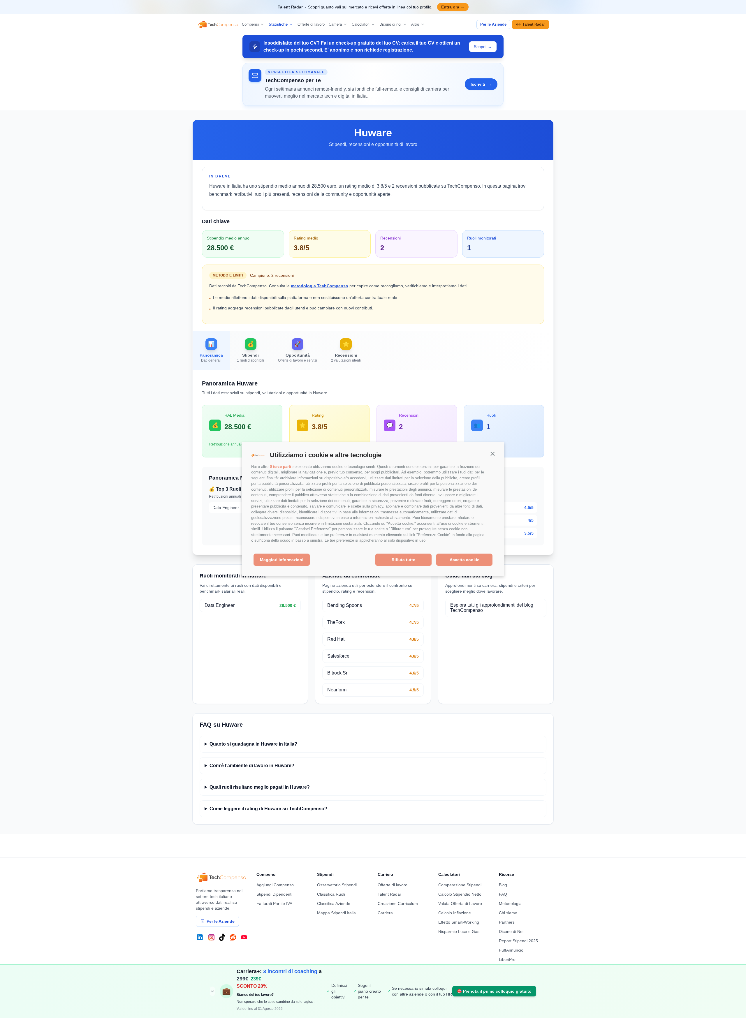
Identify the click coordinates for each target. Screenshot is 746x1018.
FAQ (503, 894)
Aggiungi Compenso (275, 885)
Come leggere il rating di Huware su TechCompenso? (268, 808)
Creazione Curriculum (398, 903)
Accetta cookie (464, 559)
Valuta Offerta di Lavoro (460, 903)
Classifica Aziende (333, 903)
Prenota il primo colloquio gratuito (494, 991)
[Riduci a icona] (212, 991)
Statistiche (278, 24)
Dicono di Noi (511, 931)
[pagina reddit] (233, 937)
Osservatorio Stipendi (337, 885)
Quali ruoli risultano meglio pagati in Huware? (260, 787)
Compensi (250, 24)
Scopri (483, 46)
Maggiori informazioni (281, 559)
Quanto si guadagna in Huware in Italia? (253, 744)
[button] (492, 453)
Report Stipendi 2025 (518, 940)
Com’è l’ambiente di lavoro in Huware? (252, 765)
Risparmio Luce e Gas (458, 931)
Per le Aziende (493, 24)
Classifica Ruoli (331, 894)
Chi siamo (508, 912)
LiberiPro (507, 959)
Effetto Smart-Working (458, 922)
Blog (503, 885)
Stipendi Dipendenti (274, 894)
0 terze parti (280, 466)
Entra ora (453, 7)
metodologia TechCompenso (319, 285)
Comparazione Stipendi (459, 885)
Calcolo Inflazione (454, 912)
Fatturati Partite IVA (274, 903)
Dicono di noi (390, 24)
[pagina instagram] (211, 937)
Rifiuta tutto (404, 559)
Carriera (335, 24)
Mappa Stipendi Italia (336, 912)
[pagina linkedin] (200, 937)
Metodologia (510, 903)
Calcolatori (361, 24)
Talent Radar (533, 24)
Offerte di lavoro (311, 24)
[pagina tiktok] (222, 937)
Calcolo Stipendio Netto (459, 894)
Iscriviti (481, 84)
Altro (415, 24)
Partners (507, 922)
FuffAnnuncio (511, 950)
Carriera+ (386, 912)
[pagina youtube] (244, 937)
